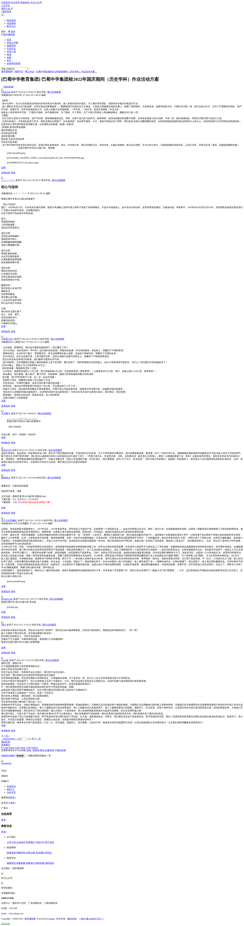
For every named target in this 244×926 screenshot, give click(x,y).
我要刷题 (20, 863)
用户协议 (49, 842)
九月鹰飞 (5, 413)
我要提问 (30, 863)
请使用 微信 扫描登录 (43, 750)
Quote (22, 747)
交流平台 (11, 48)
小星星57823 (7, 339)
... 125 (17, 739)
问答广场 (11, 51)
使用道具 (5, 173)
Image (11, 747)
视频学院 (11, 45)
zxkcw (52, 919)
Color (5, 747)
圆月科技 (72, 919)
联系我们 (30, 842)
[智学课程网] (8, 34)
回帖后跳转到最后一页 (39, 755)
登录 (13, 31)
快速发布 (24, 2)
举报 (13, 173)
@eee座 (4, 660)
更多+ (13, 797)
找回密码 (11, 23)
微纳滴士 (5, 477)
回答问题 (30, 853)
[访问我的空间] (2, 761)
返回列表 (5, 742)
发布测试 (40, 853)
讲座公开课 (12, 42)
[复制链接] (8, 87)
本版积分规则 (8, 755)
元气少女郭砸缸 (9, 520)
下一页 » (5, 736)
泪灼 (3, 624)
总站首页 (5, 2)
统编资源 (11, 853)
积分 (9, 60)
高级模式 (5, 745)
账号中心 (11, 26)
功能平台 (18, 71)
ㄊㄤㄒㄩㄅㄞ (8, 180)
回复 (3, 167)
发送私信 (11, 786)
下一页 (37, 739)
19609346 (5, 92)
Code (28, 747)
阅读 (9, 54)
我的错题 (40, 863)
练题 (9, 57)
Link (17, 747)
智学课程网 (6, 71)
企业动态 (20, 842)
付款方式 (40, 842)
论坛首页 (15, 2)
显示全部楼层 (54, 92)
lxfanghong (6, 763)
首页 (9, 40)
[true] (28, 68)
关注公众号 (21, 5)
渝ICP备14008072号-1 (92, 919)
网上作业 (29, 71)
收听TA (10, 789)
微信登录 (6, 11)
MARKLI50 (6, 599)
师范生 (48, 853)
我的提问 (49, 863)
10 (13, 739)
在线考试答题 (13, 63)
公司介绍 (11, 842)
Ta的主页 (11, 792)
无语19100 (6, 450)
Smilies (34, 747)
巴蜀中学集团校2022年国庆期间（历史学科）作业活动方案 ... (66, 71)
